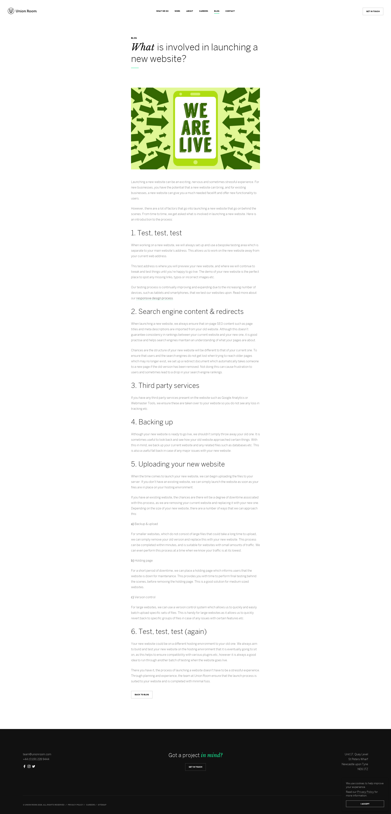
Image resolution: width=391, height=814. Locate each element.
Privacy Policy (365, 791)
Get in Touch (373, 11)
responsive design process (154, 298)
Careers (203, 11)
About (189, 11)
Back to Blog (142, 694)
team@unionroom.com (37, 754)
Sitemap (102, 805)
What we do (162, 11)
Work (177, 11)
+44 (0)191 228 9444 (36, 759)
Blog (216, 11)
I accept (365, 804)
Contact (230, 11)
